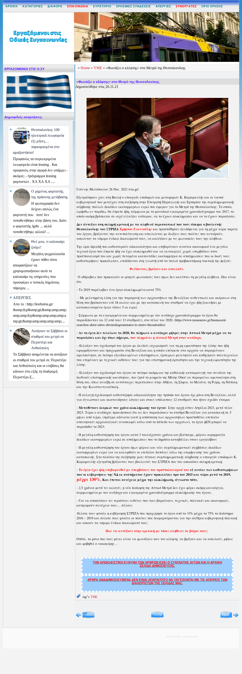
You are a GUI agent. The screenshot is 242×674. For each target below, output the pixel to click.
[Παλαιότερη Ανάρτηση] (229, 617)
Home (86, 68)
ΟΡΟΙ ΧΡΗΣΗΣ (212, 6)
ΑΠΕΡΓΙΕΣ (163, 6)
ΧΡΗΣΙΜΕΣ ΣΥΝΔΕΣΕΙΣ (133, 6)
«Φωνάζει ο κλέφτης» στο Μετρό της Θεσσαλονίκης (118, 82)
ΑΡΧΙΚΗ (11, 6)
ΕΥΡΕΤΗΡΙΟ (102, 6)
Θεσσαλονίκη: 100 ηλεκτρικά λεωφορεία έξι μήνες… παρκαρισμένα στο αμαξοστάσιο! (38, 141)
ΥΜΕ (98, 68)
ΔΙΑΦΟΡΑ (55, 6)
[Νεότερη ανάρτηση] (85, 617)
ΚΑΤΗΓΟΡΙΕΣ (32, 6)
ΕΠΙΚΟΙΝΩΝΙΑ (190, 636)
